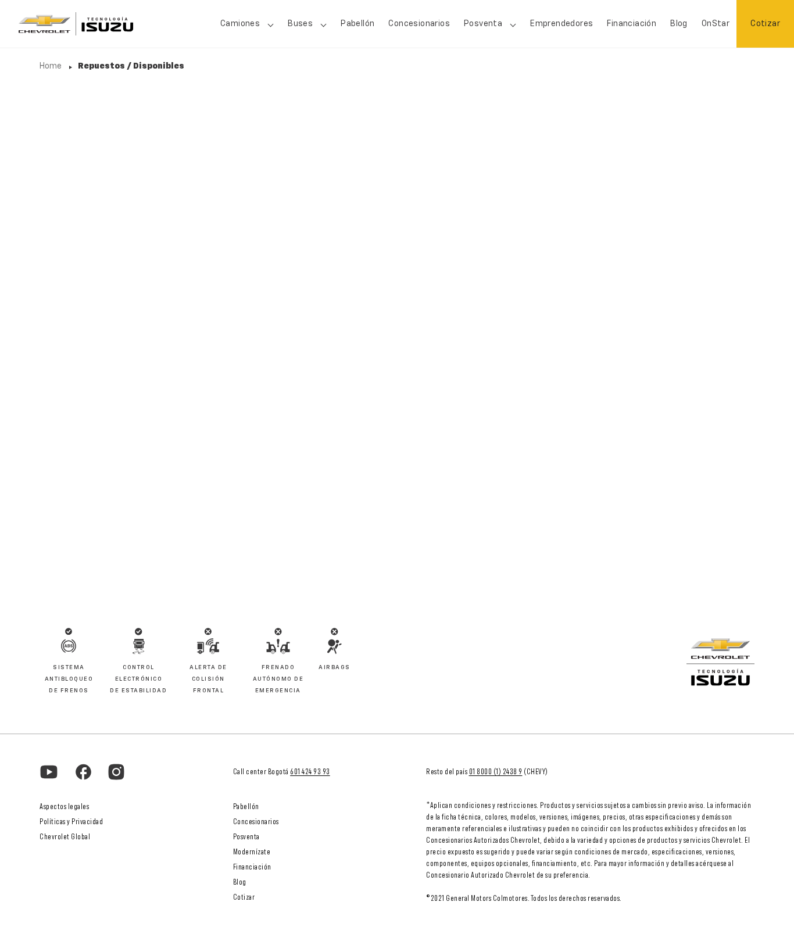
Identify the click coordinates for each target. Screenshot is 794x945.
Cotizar (765, 24)
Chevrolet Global (65, 837)
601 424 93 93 (310, 772)
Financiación (631, 24)
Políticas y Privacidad (71, 822)
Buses (300, 24)
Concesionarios (419, 24)
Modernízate (252, 852)
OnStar (715, 24)
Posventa (246, 837)
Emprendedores (561, 24)
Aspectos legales (64, 807)
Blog (679, 24)
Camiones (240, 24)
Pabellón (357, 24)
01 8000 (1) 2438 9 (496, 772)
